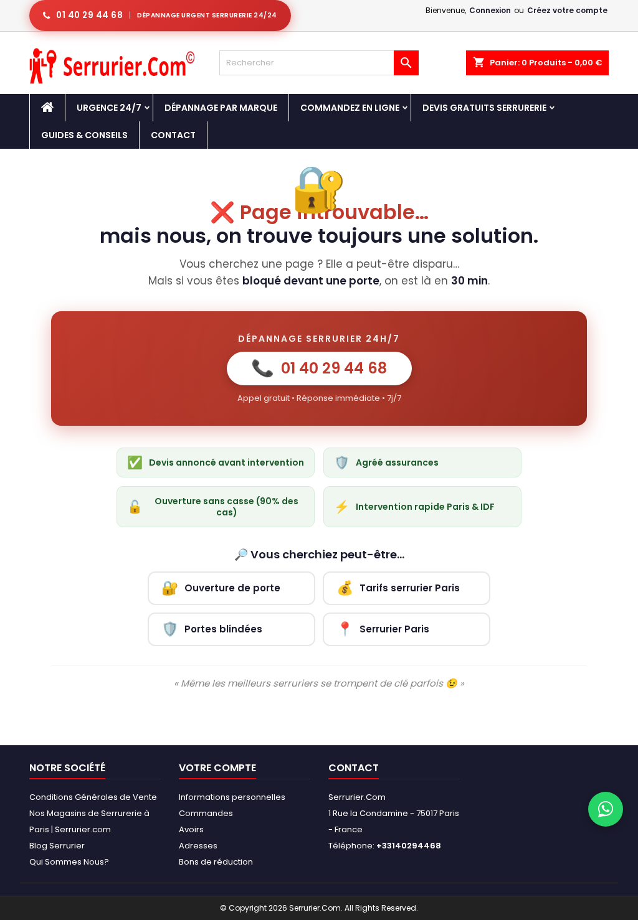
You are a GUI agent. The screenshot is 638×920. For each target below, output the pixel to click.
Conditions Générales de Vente (93, 797)
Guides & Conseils (84, 135)
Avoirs (191, 829)
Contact (173, 135)
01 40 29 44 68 (319, 368)
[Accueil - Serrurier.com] (47, 107)
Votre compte (217, 768)
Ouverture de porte (220, 588)
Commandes (206, 813)
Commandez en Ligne (349, 107)
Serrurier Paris (382, 629)
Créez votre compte (567, 10)
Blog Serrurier (57, 846)
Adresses (198, 846)
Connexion (490, 10)
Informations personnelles (232, 797)
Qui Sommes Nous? (69, 862)
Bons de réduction (216, 862)
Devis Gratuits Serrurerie (484, 107)
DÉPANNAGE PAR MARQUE (220, 107)
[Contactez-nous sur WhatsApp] (605, 809)
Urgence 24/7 (109, 107)
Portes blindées (211, 629)
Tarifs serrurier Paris (398, 588)
